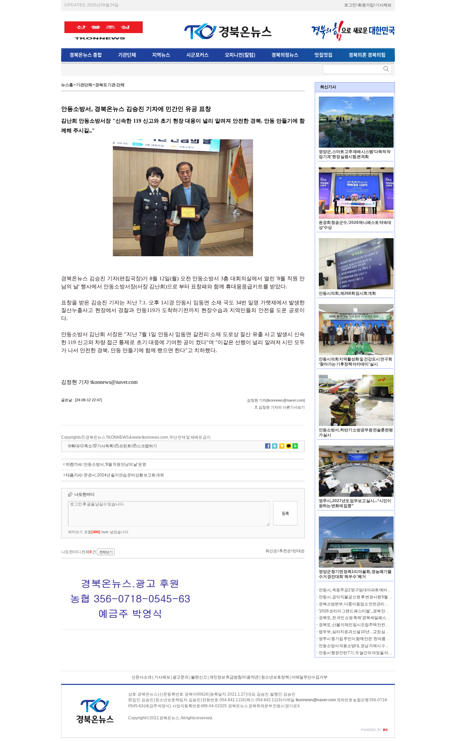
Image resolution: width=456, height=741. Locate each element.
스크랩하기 (147, 446)
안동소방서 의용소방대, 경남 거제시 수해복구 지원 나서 (366, 645)
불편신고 (199, 677)
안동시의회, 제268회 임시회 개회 (347, 293)
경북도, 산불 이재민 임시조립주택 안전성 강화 (358, 624)
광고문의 (180, 677)
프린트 (125, 446)
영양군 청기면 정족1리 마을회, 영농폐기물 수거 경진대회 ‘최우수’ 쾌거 (355, 574)
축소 (88, 446)
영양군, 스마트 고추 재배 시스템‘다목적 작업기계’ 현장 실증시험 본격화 (355, 154)
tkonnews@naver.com (316, 700)
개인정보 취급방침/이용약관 (234, 677)
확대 (75, 446)
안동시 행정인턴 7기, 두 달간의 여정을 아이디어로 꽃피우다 (370, 652)
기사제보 (384, 5)
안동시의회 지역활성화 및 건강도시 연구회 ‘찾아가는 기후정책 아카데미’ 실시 (355, 361)
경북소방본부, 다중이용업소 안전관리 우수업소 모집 (364, 604)
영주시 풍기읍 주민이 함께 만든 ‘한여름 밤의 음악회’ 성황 (367, 638)
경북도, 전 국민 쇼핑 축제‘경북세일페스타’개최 (359, 617)
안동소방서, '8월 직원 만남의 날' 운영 (115, 464)
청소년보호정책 (275, 677)
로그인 (350, 5)
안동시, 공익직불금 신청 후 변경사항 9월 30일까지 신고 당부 (370, 597)
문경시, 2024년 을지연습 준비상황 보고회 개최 (124, 475)
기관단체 (84, 85)
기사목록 (105, 446)
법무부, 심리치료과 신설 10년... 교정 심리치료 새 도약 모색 (368, 631)
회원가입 (366, 5)
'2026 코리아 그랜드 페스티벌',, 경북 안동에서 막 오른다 (366, 611)
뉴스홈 (67, 85)
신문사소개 (142, 677)
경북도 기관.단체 (110, 85)
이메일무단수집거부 (309, 677)
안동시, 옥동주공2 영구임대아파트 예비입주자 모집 (363, 590)
